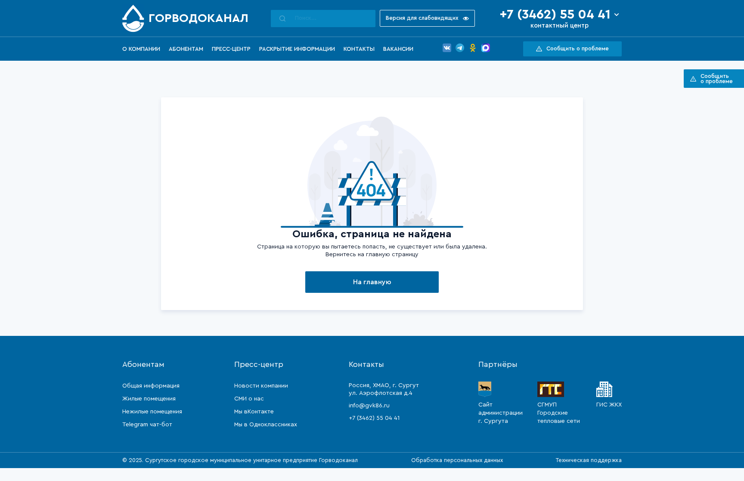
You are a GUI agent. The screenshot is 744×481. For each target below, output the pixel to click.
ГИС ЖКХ (609, 405)
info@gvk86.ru (369, 406)
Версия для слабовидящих (422, 18)
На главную (372, 282)
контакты (359, 49)
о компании (141, 49)
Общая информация (151, 386)
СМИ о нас (249, 399)
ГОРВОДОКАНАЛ (198, 18)
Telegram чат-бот (147, 425)
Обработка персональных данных (457, 460)
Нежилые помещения (152, 412)
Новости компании (261, 386)
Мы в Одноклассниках (265, 425)
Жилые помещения (149, 399)
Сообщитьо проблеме (717, 78)
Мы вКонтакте (254, 412)
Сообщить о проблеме (577, 48)
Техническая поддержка (589, 460)
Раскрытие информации (297, 49)
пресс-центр (231, 49)
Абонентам (186, 49)
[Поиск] (282, 18)
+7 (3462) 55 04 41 (555, 14)
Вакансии (398, 49)
